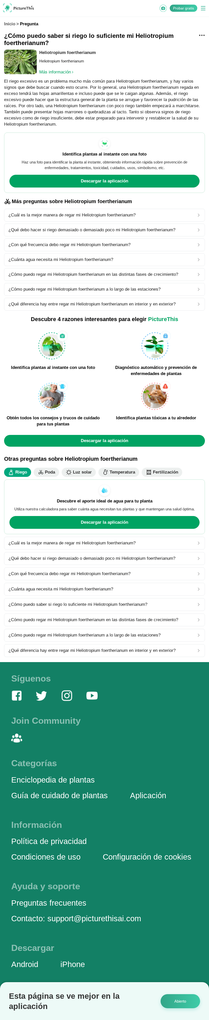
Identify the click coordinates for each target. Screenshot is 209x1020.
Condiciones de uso (46, 856)
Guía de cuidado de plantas (59, 795)
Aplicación (148, 795)
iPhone (72, 964)
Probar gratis (183, 8)
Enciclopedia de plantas (53, 779)
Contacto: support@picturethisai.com (76, 918)
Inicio (9, 23)
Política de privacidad (49, 841)
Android (24, 964)
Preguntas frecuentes (48, 902)
